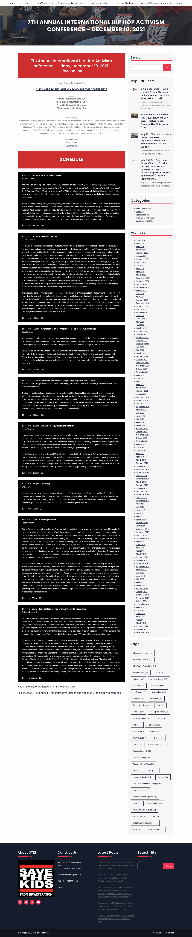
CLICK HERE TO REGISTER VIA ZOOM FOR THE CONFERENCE (71, 89)
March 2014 (141, 623)
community (157, 686)
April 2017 (140, 516)
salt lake (163, 777)
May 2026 (140, 243)
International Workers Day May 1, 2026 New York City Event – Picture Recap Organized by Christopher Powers (154, 121)
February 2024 (142, 300)
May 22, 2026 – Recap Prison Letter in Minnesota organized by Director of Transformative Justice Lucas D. (156, 140)
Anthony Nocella (159, 679)
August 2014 (141, 607)
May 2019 (140, 454)
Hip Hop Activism (159, 712)
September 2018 (142, 479)
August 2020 (141, 410)
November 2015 (142, 563)
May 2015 (140, 579)
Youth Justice (155, 829)
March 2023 (141, 328)
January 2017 (141, 526)
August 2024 (141, 291)
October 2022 (141, 341)
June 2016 (140, 545)
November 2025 (142, 259)
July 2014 (140, 610)
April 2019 (140, 457)
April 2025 (140, 272)
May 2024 (140, 297)
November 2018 (142, 472)
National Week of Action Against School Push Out (46, 686)
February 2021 (142, 391)
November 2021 (142, 366)
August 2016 (141, 541)
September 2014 (142, 604)
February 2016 (142, 557)
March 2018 (141, 482)
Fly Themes (156, 933)
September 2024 (142, 287)
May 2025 (140, 269)
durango (138, 699)
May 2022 (140, 350)
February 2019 (142, 463)
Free (160, 705)
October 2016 (141, 535)
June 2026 (140, 240)
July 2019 (140, 447)
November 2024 (142, 281)
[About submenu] (19, 3)
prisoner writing (141, 758)
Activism (138, 679)
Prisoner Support (142, 751)
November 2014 (142, 598)
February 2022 (142, 356)
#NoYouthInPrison (142, 659)
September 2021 (142, 372)
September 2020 (142, 407)
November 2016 (142, 532)
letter (137, 725)
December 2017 (142, 491)
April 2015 (140, 582)
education (156, 699)
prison (137, 744)
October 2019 (141, 438)
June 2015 (140, 576)
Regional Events (142, 218)
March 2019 (141, 460)
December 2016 (142, 529)
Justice (161, 718)
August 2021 (141, 375)
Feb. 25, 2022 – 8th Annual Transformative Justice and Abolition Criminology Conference (69, 692)
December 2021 (142, 363)
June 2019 (140, 450)
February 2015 (142, 589)
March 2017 (141, 519)
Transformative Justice (144, 810)
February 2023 (142, 331)
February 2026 (142, 253)
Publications (141, 215)
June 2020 (140, 416)
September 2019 (142, 441)
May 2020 (140, 419)
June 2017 (140, 510)
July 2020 (140, 413)
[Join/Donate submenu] (52, 3)
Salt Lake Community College (147, 784)
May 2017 (140, 513)
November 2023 (142, 306)
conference (139, 692)
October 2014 (141, 601)
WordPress (169, 933)
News (138, 212)
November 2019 (142, 435)
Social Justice (155, 803)
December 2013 (142, 632)
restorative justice (142, 777)
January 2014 (141, 629)
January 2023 (141, 334)
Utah (156, 816)
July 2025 (140, 265)
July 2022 (140, 347)
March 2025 (141, 275)
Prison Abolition (156, 744)
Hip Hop (138, 712)
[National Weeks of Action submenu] (170, 3)
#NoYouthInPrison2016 (144, 666)
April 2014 (140, 620)
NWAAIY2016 (140, 738)
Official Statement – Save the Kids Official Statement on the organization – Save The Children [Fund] (155, 93)
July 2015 (140, 573)
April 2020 (140, 422)
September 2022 (142, 344)
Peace (158, 738)
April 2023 (140, 325)
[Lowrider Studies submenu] (110, 3)
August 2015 (141, 570)
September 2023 (142, 312)
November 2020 (142, 400)
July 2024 (140, 294)
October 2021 (141, 369)
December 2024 (142, 278)
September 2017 (142, 501)
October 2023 (141, 309)
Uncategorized (142, 221)
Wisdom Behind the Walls (145, 823)
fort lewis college (142, 705)
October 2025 (141, 262)
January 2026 (141, 256)
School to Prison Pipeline (145, 797)
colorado (138, 686)
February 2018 (142, 485)
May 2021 (140, 381)
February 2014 (142, 626)
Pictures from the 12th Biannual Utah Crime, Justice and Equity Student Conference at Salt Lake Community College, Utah (115, 906)
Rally (153, 771)
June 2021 (140, 378)
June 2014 (140, 614)
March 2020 (141, 425)
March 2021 (141, 388)
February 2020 (142, 429)
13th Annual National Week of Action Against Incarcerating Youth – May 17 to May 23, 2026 (116, 919)
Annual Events (142, 208)
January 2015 (141, 592)
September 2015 (142, 567)
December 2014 (142, 595)
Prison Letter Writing (143, 764)
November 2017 (142, 494)
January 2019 (141, 466)
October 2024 (141, 284)
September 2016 (142, 538)
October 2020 (141, 403)
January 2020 (141, 432)
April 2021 (140, 385)
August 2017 (141, 504)
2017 (159, 673)
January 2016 (141, 560)
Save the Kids (140, 790)
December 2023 (142, 303)
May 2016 (140, 548)
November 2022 (142, 338)
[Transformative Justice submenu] (85, 3)
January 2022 (141, 360)
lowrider (138, 731)
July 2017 (140, 507)
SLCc (137, 803)
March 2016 (141, 554)
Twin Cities (139, 816)
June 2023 (140, 319)
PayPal (60, 887)
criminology (159, 692)
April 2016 (140, 551)
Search (140, 861)
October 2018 (141, 476)
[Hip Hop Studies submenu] (135, 3)
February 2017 (142, 523)
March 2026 (141, 250)
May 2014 (140, 617)
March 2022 (141, 353)
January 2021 (141, 394)
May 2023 (140, 322)
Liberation (153, 725)
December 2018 (142, 469)
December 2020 (142, 397)
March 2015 (141, 585)
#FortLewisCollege (142, 653)
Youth (137, 829)
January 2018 (141, 488)
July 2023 (140, 316)
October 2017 (141, 498)
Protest (138, 771)
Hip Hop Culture (141, 718)
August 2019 (141, 444)
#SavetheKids (140, 673)
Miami (154, 731)
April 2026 (140, 247)
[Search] (167, 67)
